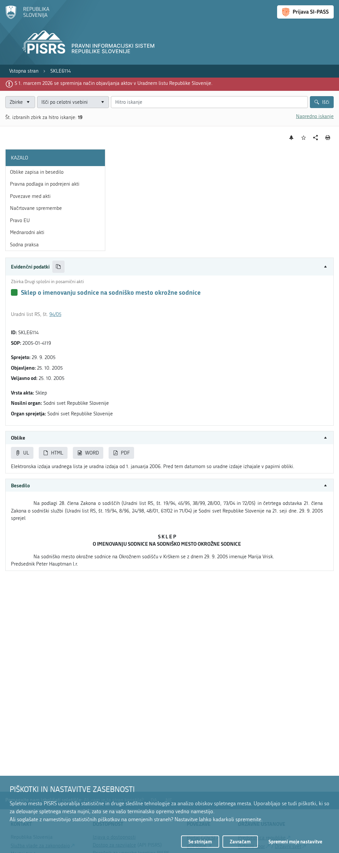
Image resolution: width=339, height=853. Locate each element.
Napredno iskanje (315, 116)
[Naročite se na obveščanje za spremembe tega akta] (291, 138)
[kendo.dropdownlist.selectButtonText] (103, 102)
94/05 (55, 314)
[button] (169, 266)
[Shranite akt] (304, 138)
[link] (23, 71)
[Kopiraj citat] (58, 267)
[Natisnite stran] (328, 138)
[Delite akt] (316, 138)
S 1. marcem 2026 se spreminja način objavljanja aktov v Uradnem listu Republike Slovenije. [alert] (114, 83)
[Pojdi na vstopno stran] (27, 18)
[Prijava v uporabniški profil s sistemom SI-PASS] (305, 12)
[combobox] (73, 102)
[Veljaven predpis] (14, 292)
